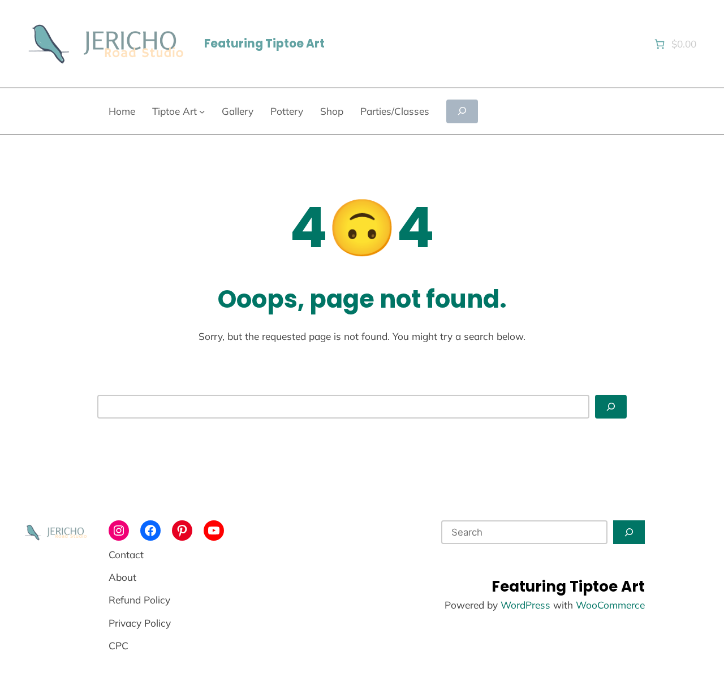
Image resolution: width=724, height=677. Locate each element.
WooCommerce (610, 605)
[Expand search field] (462, 111)
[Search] (611, 407)
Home (122, 111)
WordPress (525, 605)
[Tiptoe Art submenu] (202, 111)
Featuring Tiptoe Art (264, 43)
